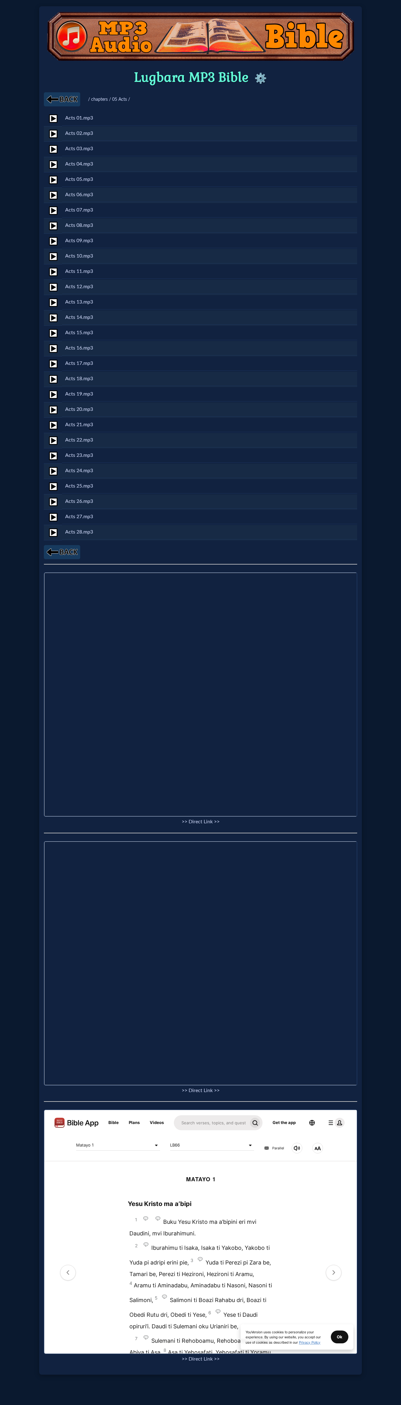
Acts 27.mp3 (79, 516)
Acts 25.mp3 (79, 485)
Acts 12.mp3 (79, 286)
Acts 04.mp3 (79, 163)
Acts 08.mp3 (79, 225)
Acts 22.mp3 (79, 439)
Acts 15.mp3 (79, 332)
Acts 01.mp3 (79, 117)
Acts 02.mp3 (79, 133)
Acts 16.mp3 (79, 347)
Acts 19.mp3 (79, 393)
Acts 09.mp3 (79, 240)
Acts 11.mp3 (79, 271)
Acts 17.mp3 (79, 363)
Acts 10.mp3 (79, 255)
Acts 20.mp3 (79, 409)
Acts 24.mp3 (79, 470)
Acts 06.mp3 (79, 194)
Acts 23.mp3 (79, 455)
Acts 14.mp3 (79, 317)
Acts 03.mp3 (79, 148)
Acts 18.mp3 (79, 378)
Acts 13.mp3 (79, 301)
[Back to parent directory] (62, 99)
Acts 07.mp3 (79, 209)
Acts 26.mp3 (79, 501)
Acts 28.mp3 (79, 531)
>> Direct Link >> (201, 821)
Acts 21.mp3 (79, 424)
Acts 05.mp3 (79, 179)
